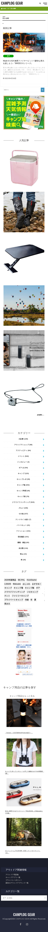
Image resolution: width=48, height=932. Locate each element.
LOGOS (7, 584)
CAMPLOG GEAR (22, 919)
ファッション (23, 531)
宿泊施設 (23, 537)
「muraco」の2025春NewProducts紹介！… (19, 733)
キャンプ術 (23, 496)
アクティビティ (23, 450)
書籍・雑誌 (23, 542)
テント (7, 596)
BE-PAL (21, 580)
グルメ (23, 508)
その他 (23, 514)
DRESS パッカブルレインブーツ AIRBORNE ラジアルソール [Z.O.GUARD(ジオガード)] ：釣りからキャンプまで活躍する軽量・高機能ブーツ (24, 235)
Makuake (17, 584)
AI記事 (23, 439)
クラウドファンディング (23, 502)
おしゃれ (26, 584)
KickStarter (32, 580)
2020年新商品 (10, 580)
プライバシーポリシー (14, 880)
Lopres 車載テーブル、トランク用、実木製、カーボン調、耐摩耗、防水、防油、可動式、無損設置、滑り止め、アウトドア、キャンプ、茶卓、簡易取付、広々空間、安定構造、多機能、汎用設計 (24, 282)
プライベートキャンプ (13, 600)
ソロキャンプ (32, 592)
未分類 (23, 548)
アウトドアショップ (23, 445)
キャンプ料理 (23, 491)
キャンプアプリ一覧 (13, 877)
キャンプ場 (23, 485)
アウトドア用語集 (12, 875)
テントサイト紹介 (23, 519)
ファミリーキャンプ (20, 596)
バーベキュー (23, 525)
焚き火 (7, 604)
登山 (23, 554)
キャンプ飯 (29, 588)
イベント (23, 456)
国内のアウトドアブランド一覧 (17, 883)
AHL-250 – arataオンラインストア (24, 417)
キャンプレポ (23, 479)
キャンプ (23, 473)
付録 (27, 600)
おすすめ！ (36, 584)
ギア (23, 468)
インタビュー (23, 462)
